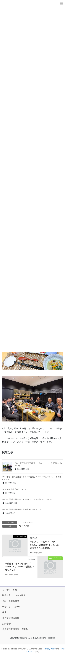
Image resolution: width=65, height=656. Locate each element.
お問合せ (6, 623)
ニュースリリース (26, 522)
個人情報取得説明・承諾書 (15, 629)
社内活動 (25, 526)
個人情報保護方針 (10, 618)
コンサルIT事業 (9, 590)
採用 (4, 612)
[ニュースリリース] (50, 564)
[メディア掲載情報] (14, 542)
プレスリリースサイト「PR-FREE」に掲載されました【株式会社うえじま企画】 (44, 545)
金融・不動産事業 (10, 601)
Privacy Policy (49, 649)
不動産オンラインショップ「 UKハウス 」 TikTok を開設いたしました (19, 566)
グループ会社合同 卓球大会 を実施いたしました (21, 509)
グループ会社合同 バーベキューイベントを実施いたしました (27, 499)
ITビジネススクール (11, 606)
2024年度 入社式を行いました (14, 489)
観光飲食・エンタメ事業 (14, 595)
